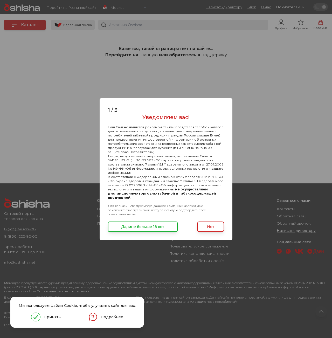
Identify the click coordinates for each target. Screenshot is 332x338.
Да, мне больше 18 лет (142, 226)
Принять (52, 317)
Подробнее (112, 317)
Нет (210, 226)
